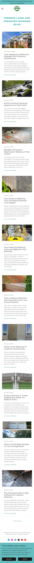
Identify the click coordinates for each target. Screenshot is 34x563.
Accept (25, 559)
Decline (9, 559)
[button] (3, 8)
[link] (17, 8)
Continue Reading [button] (10, 75)
